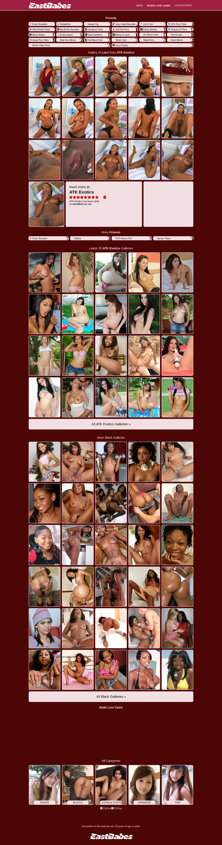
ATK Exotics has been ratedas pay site (84, 195)
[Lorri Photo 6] (78, 118)
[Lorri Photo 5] (44, 118)
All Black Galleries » (111, 696)
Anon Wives (177, 40)
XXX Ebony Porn (123, 238)
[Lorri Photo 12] (111, 160)
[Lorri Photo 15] (46, 204)
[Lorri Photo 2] (111, 77)
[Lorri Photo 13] (144, 160)
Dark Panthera (95, 34)
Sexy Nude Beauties (125, 24)
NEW (139, 5)
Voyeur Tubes (164, 238)
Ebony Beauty (150, 29)
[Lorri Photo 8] (144, 118)
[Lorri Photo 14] (177, 160)
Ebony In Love (122, 34)
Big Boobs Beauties (69, 29)
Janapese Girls (95, 29)
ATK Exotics (125, 52)
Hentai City (93, 24)
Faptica (77, 238)
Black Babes (38, 34)
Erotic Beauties (39, 24)
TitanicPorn (148, 40)
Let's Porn (148, 24)
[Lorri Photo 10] (44, 160)
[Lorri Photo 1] (78, 77)
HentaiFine (65, 24)
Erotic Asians (66, 34)
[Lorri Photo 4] (177, 77)
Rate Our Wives (68, 40)
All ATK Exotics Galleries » (111, 424)
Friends (111, 18)
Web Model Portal (41, 29)
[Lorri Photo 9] (177, 118)
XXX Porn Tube (178, 24)
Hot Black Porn (95, 40)
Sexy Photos (121, 45)
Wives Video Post (41, 45)
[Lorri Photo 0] (44, 77)
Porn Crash (176, 34)
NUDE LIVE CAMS (158, 5)
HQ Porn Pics (122, 29)
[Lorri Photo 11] (78, 160)
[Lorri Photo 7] (111, 118)
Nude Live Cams (111, 707)
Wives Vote (121, 40)
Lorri (105, 52)
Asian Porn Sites (40, 40)
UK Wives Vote (150, 34)
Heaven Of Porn (179, 29)
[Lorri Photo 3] (144, 77)
